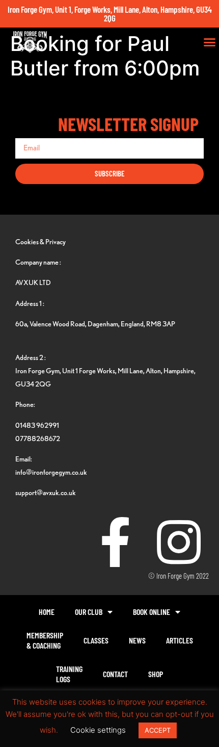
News (137, 640)
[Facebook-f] (115, 542)
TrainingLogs (69, 674)
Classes (96, 640)
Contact (115, 674)
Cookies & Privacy (40, 241)
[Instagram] (179, 542)
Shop (155, 674)
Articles (179, 640)
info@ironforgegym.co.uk (51, 472)
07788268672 (37, 438)
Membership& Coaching (44, 640)
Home (46, 611)
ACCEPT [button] (158, 730)
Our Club (88, 611)
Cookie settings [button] (98, 730)
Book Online (151, 611)
